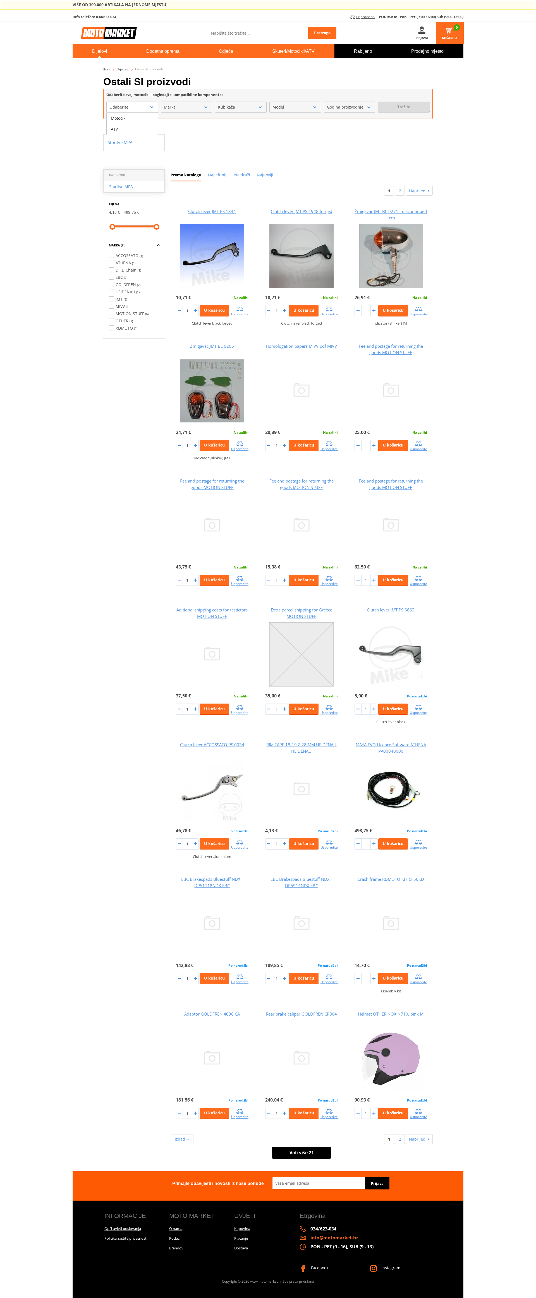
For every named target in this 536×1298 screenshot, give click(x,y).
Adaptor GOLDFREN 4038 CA (212, 1014)
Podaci (174, 1238)
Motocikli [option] (119, 118)
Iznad (180, 1139)
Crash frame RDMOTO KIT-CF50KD (391, 879)
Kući (106, 69)
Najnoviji (265, 174)
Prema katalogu (186, 174)
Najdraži (242, 174)
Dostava (241, 1248)
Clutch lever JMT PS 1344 (212, 211)
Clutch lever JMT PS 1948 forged (301, 211)
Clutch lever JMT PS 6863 (391, 610)
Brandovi (176, 1248)
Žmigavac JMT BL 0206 (212, 346)
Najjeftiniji (218, 174)
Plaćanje (241, 1238)
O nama (175, 1228)
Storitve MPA (121, 186)
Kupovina (242, 1228)
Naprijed (417, 190)
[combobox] (132, 107)
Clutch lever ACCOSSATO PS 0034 (212, 744)
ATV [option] (114, 129)
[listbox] (132, 123)
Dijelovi (122, 69)
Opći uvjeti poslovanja (122, 1228)
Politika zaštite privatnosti (125, 1238)
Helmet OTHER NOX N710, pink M (390, 1014)
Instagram (390, 1267)
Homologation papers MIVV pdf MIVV (301, 346)
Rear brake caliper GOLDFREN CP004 (301, 1014)
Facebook (319, 1267)
